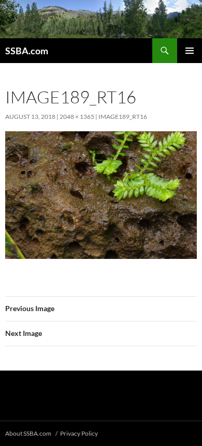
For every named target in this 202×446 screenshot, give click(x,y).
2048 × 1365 (77, 116)
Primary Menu (189, 50)
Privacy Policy (79, 433)
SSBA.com (26, 50)
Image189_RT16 (122, 116)
